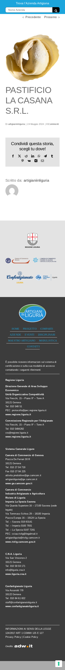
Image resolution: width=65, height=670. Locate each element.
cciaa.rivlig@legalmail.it (25, 533)
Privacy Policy (13, 637)
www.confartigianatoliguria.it (22, 606)
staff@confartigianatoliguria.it (21, 602)
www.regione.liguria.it (18, 414)
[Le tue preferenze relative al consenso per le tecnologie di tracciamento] (58, 663)
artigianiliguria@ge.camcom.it (21, 479)
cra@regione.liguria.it (16, 432)
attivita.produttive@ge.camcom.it (23, 475)
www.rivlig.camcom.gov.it (20, 541)
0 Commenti (52, 124)
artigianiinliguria (16, 124)
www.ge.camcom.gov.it (18, 483)
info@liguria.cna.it (15, 570)
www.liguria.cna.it (15, 574)
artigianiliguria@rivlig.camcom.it (22, 537)
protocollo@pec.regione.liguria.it (29, 410)
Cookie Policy (30, 637)
